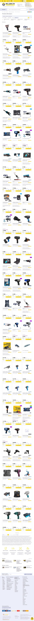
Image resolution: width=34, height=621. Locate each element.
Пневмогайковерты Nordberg (13, 19)
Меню (31, 9)
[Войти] (3, 1)
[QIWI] (15, 610)
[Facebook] (4, 607)
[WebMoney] (9, 610)
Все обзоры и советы (29, 565)
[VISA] (3, 610)
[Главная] (2, 11)
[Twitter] (7, 607)
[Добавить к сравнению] (3, 42)
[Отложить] (4, 42)
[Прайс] (31, 17)
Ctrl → (17, 534)
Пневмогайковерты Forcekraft (27, 19)
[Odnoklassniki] (5, 607)
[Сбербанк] (21, 610)
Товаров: (3, 17)
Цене (13, 17)
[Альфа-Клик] (18, 610)
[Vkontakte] (2, 607)
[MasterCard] (6, 610)
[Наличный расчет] (24, 610)
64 (15, 534)
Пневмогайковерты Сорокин (20, 19)
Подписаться (28, 574)
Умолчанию (9, 17)
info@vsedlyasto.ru (28, 5)
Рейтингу (16, 17)
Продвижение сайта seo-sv (6, 619)
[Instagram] (10, 607)
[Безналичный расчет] (27, 610)
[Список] (29, 17)
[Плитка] (28, 17)
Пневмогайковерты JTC (6, 19)
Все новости (30, 558)
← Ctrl (3, 534)
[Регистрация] (5, 1)
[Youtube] (8, 607)
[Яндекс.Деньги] (12, 610)
